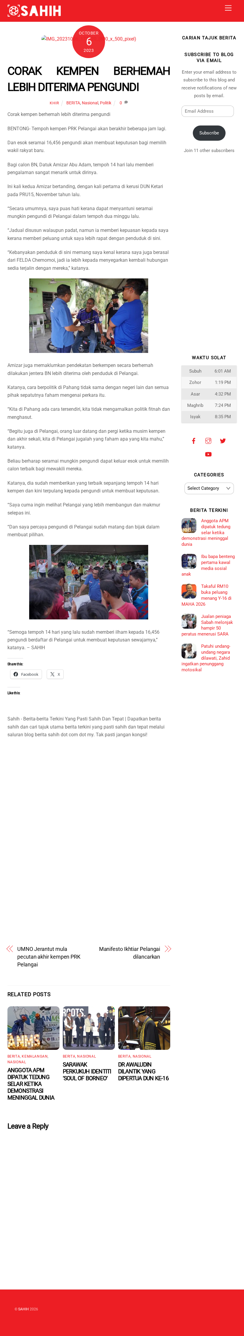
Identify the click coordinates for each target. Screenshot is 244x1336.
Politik (105, 103)
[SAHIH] (34, 14)
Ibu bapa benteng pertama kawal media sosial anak (208, 565)
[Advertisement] (88, 795)
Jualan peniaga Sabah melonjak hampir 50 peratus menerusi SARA (207, 625)
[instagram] (208, 440)
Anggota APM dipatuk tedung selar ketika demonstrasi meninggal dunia (30, 1084)
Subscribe (209, 133)
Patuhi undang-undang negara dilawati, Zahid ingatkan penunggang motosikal (206, 658)
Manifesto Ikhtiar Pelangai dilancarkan (129, 953)
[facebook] (194, 440)
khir (54, 103)
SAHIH (23, 1309)
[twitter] (223, 440)
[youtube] (208, 453)
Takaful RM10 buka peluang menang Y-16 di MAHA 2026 (206, 595)
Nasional (90, 103)
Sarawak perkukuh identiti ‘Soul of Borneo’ (87, 1071)
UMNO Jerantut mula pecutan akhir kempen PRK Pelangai (48, 957)
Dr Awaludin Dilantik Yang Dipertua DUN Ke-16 (143, 1071)
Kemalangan (35, 1056)
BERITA (73, 103)
